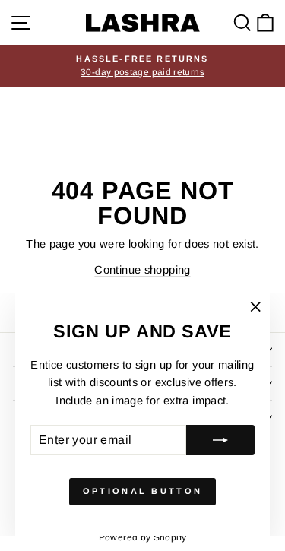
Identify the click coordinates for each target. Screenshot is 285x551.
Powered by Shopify (143, 537)
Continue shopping (142, 270)
